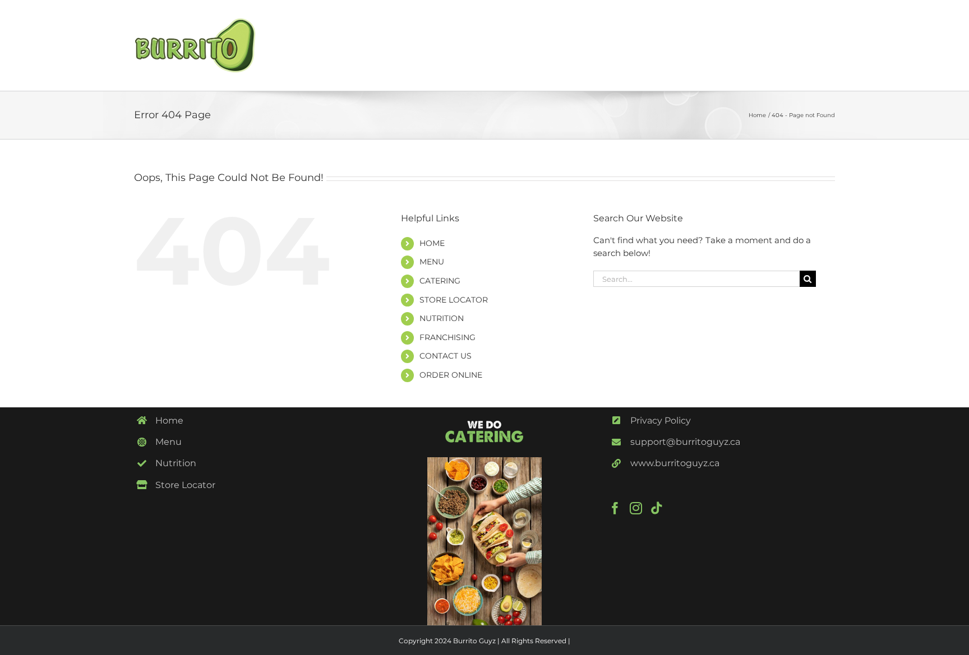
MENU (431, 262)
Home (169, 420)
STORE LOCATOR (453, 300)
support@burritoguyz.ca (685, 441)
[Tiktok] (656, 508)
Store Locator (185, 485)
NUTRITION (441, 318)
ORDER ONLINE (450, 375)
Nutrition (175, 463)
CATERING (439, 281)
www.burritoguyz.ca (674, 463)
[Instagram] (636, 508)
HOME (432, 243)
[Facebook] (615, 508)
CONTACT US (445, 356)
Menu (168, 441)
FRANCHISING (447, 337)
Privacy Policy (660, 420)
